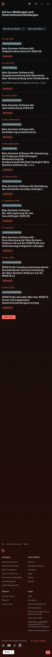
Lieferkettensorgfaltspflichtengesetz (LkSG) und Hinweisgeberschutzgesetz (39, 624)
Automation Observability (12, 577)
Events (30, 577)
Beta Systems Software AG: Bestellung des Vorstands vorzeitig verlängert (24, 188)
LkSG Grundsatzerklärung (38, 630)
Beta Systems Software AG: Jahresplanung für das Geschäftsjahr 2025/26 (17, 213)
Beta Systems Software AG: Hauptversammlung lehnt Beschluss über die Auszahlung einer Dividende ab (25, 75)
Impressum (32, 600)
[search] (42, 4)
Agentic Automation (10, 562)
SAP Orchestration (9, 570)
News (30, 574)
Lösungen (6, 557)
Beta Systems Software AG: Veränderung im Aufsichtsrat (19, 131)
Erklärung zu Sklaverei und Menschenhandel (38, 613)
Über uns (31, 562)
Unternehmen (34, 557)
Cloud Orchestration (10, 574)
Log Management (9, 581)
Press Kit (5, 600)
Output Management (10, 585)
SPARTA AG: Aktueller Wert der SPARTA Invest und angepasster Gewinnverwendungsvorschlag (25, 300)
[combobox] (14, 29)
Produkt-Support (8, 596)
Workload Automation (10, 566)
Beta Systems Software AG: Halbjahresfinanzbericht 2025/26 (22, 50)
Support (5, 591)
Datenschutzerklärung (37, 604)
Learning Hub (7, 604)
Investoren (32, 570)
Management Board (36, 566)
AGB (29, 596)
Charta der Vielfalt (35, 618)
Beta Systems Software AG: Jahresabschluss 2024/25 (18, 106)
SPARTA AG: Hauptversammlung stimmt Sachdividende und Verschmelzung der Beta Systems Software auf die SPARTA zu (25, 271)
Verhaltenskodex (34, 608)
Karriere (31, 581)
